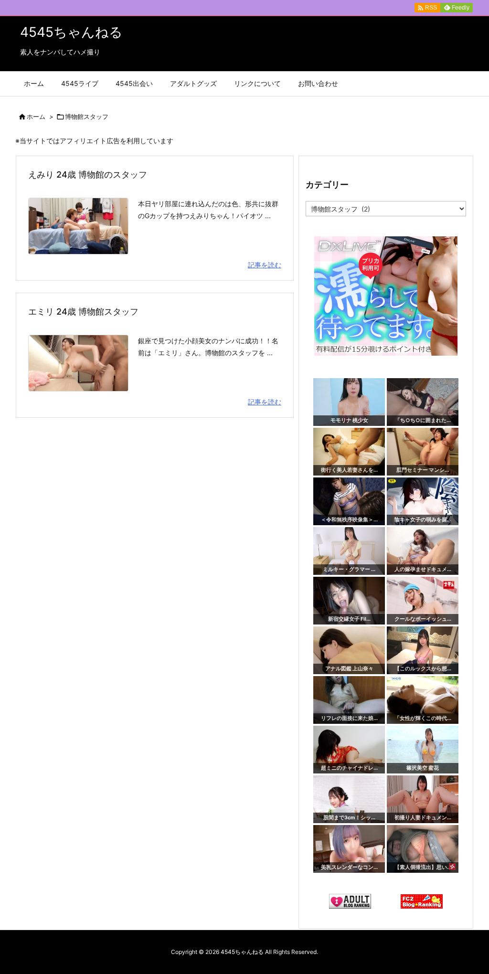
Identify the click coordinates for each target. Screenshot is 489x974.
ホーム (36, 116)
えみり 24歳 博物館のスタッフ (87, 174)
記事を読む (264, 265)
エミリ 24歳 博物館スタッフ (83, 312)
